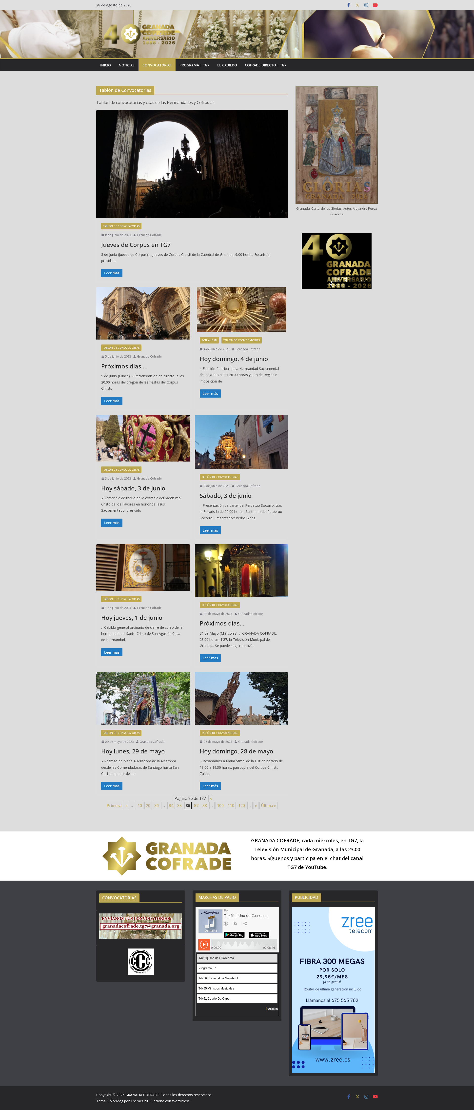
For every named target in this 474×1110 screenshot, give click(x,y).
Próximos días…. (124, 366)
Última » (268, 805)
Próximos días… (222, 623)
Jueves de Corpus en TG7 (136, 245)
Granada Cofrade (149, 235)
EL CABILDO (227, 65)
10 (140, 805)
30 (156, 805)
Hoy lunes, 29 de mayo (133, 751)
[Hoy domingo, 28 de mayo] (241, 698)
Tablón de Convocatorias (121, 226)
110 (231, 805)
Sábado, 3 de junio (226, 495)
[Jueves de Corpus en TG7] (192, 164)
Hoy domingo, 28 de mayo (236, 751)
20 (148, 805)
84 (171, 805)
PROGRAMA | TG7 (194, 65)
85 (179, 805)
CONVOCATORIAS (157, 65)
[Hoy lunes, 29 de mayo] (143, 698)
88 (204, 805)
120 (241, 805)
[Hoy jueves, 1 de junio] (143, 567)
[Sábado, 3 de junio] (241, 442)
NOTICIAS (127, 65)
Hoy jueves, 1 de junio (131, 617)
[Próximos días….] (143, 313)
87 (196, 805)
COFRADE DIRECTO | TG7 (265, 65)
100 (220, 805)
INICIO (105, 65)
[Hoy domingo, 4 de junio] (241, 309)
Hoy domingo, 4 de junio (234, 359)
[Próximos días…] (241, 570)
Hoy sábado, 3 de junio (133, 488)
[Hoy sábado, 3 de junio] (143, 438)
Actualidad (209, 340)
